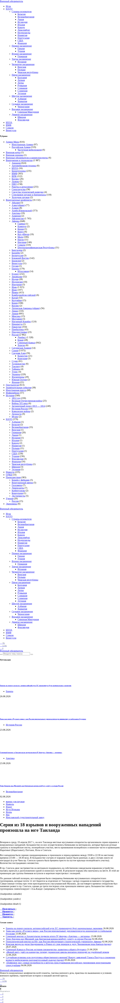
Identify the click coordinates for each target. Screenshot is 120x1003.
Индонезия (17, 282)
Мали (20, 237)
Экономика (11, 504)
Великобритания (26, 17)
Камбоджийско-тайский (24, 295)
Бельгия (21, 14)
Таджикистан (18, 364)
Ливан (15, 311)
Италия (21, 24)
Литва (21, 83)
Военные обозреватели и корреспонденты (27, 157)
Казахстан (23, 356)
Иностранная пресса (16, 390)
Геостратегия (12, 385)
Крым (20, 340)
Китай (15, 297)
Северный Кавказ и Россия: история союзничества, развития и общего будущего (46, 949)
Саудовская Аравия (21, 348)
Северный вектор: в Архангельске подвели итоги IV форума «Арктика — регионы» (31, 752)
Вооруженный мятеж (22, 482)
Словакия (22, 88)
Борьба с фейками (21, 480)
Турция (21, 51)
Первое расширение (22, 46)
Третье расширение (21, 59)
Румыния (22, 85)
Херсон (21, 345)
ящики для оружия (15, 801)
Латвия (21, 80)
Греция (21, 48)
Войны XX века (20, 403)
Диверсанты (18, 488)
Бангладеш (17, 250)
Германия (22, 56)
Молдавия (17, 319)
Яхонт (9, 807)
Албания (22, 98)
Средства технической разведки (28, 192)
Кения (21, 229)
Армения (16, 216)
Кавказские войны (21, 411)
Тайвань (16, 369)
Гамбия (21, 223)
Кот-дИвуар (23, 234)
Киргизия (22, 358)
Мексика (16, 316)
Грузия (15, 266)
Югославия (23, 271)
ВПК (14, 176)
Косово (15, 305)
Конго (21, 231)
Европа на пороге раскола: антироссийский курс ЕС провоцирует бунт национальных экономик (35, 685)
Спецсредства (19, 189)
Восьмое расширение (22, 109)
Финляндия (23, 120)
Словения (22, 91)
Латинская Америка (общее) (26, 308)
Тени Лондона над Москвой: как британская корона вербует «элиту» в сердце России (31, 786)
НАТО (9, 9)
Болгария (22, 77)
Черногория (23, 106)
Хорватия (22, 101)
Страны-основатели (22, 11)
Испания (22, 61)
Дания (21, 19)
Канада (21, 27)
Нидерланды (24, 32)
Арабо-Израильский (22, 210)
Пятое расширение (21, 75)
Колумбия (17, 300)
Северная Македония (28, 112)
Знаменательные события (18, 387)
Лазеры (15, 181)
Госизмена (17, 485)
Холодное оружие (21, 197)
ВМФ (8, 125)
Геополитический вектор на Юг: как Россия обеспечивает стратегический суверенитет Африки (54, 941)
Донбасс (22, 337)
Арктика (16, 213)
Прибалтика (18, 329)
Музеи (15, 416)
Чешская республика (28, 72)
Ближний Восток (20, 258)
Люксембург (24, 30)
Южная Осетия (19, 379)
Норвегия (22, 35)
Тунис (15, 371)
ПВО (14, 184)
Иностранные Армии (22, 144)
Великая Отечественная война (27, 400)
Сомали (10, 128)
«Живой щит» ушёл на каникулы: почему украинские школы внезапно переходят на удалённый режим (57, 952)
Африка (15, 221)
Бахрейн (16, 253)
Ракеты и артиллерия (22, 187)
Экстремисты (18, 496)
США (20, 40)
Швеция (22, 117)
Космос (15, 179)
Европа (15, 268)
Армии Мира (12, 142)
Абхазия (16, 202)
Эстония (22, 93)
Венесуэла (11, 130)
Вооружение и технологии (19, 160)
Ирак (14, 287)
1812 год (16, 398)
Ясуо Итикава (13, 809)
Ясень (9, 812)
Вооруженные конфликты (19, 200)
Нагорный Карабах (21, 321)
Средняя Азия (19, 353)
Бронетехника (19, 171)
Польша (21, 69)
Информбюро (12, 393)
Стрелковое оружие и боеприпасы (29, 194)
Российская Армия (21, 147)
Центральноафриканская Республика (36, 247)
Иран (14, 290)
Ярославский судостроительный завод (25, 817)
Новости (10, 472)
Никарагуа (17, 324)
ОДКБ (9, 474)
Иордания (17, 284)
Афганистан (18, 218)
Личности (17, 414)
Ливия (15, 313)
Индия (15, 279)
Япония (15, 382)
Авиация (16, 163)
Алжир (15, 208)
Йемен (15, 292)
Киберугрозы (18, 490)
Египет (15, 274)
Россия (15, 334)
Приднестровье (19, 332)
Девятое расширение (22, 114)
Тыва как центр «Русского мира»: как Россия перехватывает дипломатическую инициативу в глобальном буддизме (43, 719)
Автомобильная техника (24, 165)
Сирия (15, 350)
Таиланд (16, 366)
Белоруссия (17, 255)
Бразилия (16, 260)
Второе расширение (22, 54)
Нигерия (22, 242)
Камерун (22, 226)
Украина (16, 374)
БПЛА (9, 122)
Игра (8, 6)
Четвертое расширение (23, 64)
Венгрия (22, 67)
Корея (15, 303)
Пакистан (16, 327)
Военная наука (13, 152)
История (10, 395)
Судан (15, 361)
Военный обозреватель (11, 1)
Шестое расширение (22, 96)
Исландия (22, 22)
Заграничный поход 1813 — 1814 (28, 406)
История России (20, 408)
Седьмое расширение (22, 104)
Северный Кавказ (26, 342)
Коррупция (17, 493)
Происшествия (13, 477)
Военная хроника (14, 155)
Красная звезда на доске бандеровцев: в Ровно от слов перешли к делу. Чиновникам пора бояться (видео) (58, 944)
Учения (9, 498)
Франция (22, 43)
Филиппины (18, 377)
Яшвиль (10, 804)
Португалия (23, 38)
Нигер (21, 239)
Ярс (8, 815)
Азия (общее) (18, 205)
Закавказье (17, 276)
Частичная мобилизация (30, 150)
